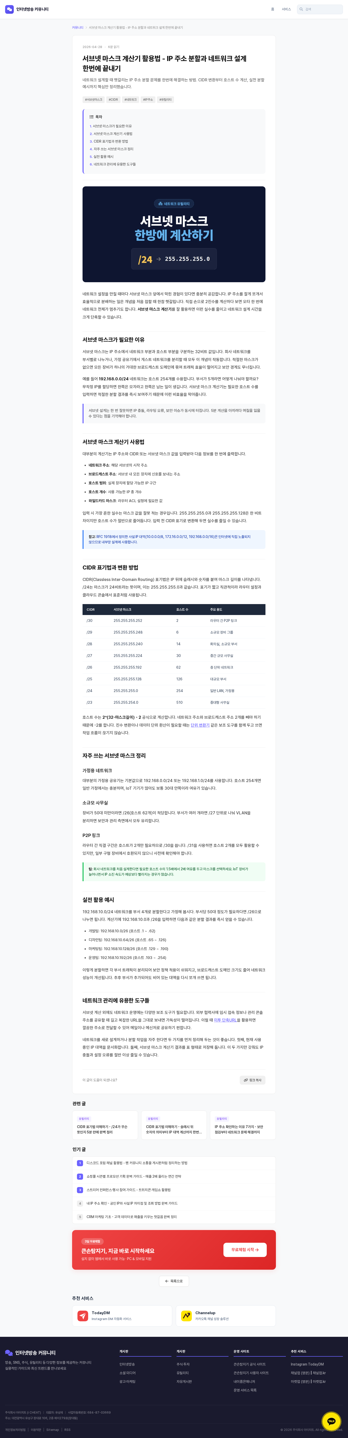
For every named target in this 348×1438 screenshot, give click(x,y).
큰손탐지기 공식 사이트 (250, 1364)
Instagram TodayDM (307, 1364)
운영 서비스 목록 (245, 1390)
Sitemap (52, 1430)
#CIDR (113, 99)
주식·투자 (183, 1364)
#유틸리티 (165, 99)
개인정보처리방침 (15, 1430)
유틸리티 (183, 1373)
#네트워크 (131, 99)
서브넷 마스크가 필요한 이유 (112, 126)
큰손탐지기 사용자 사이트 (251, 1373)
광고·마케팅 (127, 1382)
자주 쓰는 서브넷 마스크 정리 (113, 149)
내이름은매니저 (244, 1382)
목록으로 (176, 1281)
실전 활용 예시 (103, 157)
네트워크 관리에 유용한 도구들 (115, 164)
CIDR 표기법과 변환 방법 (111, 141)
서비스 (286, 9)
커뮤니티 (77, 27)
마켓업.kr (319, 1382)
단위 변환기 (200, 725)
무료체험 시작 (243, 1249)
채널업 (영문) (300, 1373)
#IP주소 (148, 99)
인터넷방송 (127, 1364)
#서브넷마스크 (93, 99)
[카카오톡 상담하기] (331, 1421)
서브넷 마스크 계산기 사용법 (112, 134)
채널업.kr (319, 1373)
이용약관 (36, 1430)
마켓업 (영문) (300, 1382)
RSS (67, 1430)
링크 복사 (255, 1080)
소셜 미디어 (127, 1373)
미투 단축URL (225, 1020)
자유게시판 (184, 1382)
